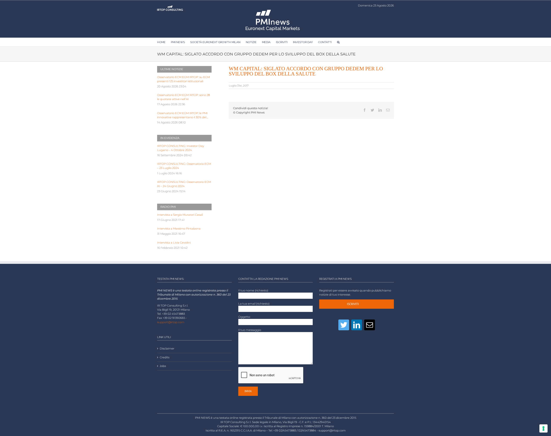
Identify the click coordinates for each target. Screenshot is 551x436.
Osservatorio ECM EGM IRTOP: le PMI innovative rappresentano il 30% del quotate (182, 115)
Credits (164, 357)
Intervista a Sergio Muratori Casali (180, 214)
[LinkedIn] (356, 325)
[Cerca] (338, 42)
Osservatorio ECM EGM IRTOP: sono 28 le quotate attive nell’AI (183, 97)
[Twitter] (343, 325)
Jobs (163, 366)
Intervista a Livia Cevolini (174, 242)
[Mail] (369, 325)
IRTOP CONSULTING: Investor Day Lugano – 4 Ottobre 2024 (180, 148)
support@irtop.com (170, 322)
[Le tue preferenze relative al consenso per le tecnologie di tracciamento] (543, 428)
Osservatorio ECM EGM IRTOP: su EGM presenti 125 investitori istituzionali (183, 79)
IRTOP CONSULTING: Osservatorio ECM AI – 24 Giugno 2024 (184, 184)
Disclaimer (167, 348)
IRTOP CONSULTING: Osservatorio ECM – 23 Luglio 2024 (184, 166)
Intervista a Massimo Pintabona (179, 228)
